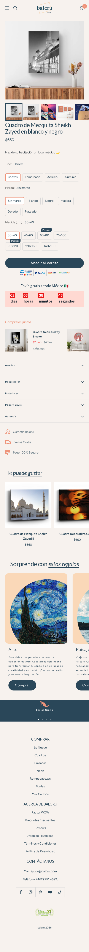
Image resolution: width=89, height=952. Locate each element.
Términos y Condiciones (40, 843)
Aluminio (70, 177)
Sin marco (14, 201)
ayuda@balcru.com (44, 871)
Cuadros (40, 755)
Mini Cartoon (40, 794)
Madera (66, 201)
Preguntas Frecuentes (40, 820)
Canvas (13, 177)
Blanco (33, 201)
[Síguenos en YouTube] (50, 892)
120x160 (31, 246)
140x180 (50, 246)
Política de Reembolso (40, 851)
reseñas (10, 365)
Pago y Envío (13, 404)
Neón (40, 771)
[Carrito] (81, 8)
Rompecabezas (40, 778)
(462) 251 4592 (46, 879)
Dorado (13, 211)
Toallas (40, 786)
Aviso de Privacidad (40, 836)
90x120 (13, 246)
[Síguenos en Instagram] (30, 892)
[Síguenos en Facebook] (21, 892)
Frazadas (40, 763)
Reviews (40, 828)
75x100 (61, 235)
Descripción (13, 381)
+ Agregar (39, 348)
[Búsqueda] (15, 8)
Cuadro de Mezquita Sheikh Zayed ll (28, 536)
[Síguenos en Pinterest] (40, 892)
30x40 (12, 235)
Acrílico (52, 177)
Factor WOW (40, 812)
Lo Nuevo (40, 747)
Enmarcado (32, 177)
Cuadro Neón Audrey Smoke (46, 334)
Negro (49, 201)
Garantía (10, 416)
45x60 (28, 235)
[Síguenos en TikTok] (60, 892)
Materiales (12, 393)
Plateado (31, 211)
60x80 (44, 235)
